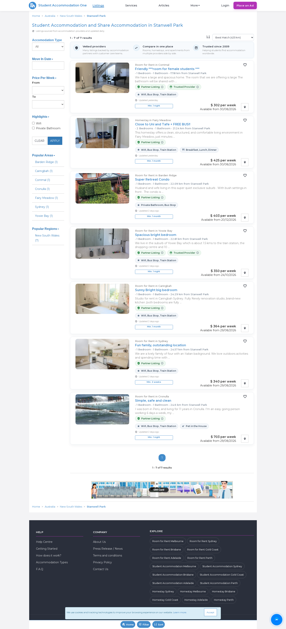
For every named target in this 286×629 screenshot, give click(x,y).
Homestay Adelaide (196, 599)
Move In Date (41, 59)
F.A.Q (39, 569)
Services (131, 5)
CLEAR (39, 141)
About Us (99, 542)
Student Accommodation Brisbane (173, 574)
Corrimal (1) (42, 180)
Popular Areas (42, 155)
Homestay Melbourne (193, 591)
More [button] (194, 5)
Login (225, 5)
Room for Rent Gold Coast (202, 549)
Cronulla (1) (42, 189)
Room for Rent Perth (199, 557)
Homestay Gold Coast (165, 599)
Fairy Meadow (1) (46, 198)
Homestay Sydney (163, 591)
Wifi (38, 123)
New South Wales (71, 15)
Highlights (39, 116)
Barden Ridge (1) (46, 162)
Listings (98, 5)
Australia (50, 15)
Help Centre (44, 542)
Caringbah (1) (44, 171)
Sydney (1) (42, 207)
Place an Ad (245, 5)
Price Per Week (43, 78)
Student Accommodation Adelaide (173, 583)
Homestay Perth (224, 599)
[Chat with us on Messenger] (276, 619)
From (36, 82)
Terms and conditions (107, 555)
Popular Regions (44, 228)
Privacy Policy (102, 562)
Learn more (179, 612)
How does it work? (48, 555)
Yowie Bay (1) (44, 216)
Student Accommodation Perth (219, 583)
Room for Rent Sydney (203, 541)
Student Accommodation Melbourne (174, 566)
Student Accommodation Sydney (222, 566)
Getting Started (46, 548)
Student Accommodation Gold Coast (222, 574)
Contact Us (100, 569)
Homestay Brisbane (223, 591)
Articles (164, 5)
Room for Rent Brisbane (166, 549)
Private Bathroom (48, 128)
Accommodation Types (52, 562)
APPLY (55, 141)
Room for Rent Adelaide (166, 557)
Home (36, 15)
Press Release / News (108, 548)
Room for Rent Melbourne (167, 541)
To (34, 96)
